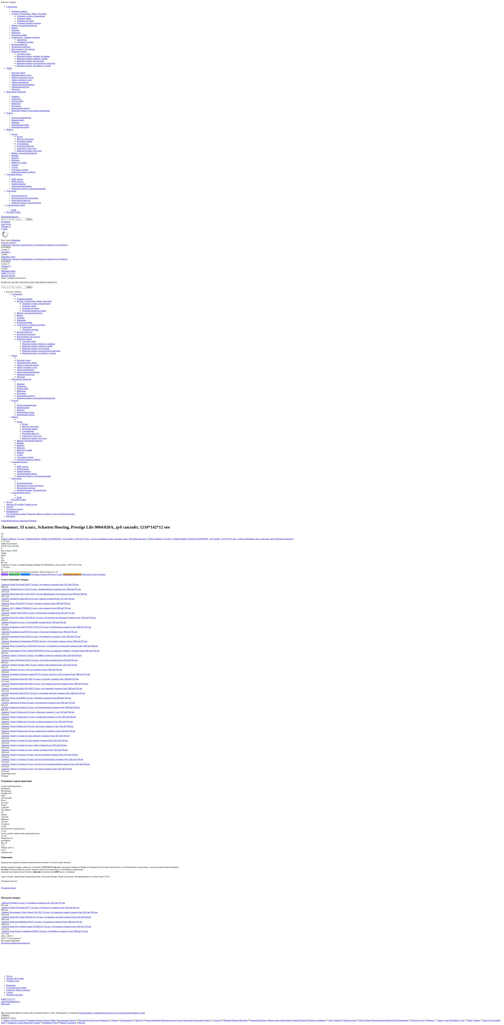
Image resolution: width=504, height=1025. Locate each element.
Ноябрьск (321, 1020)
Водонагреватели (19, 44)
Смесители (22, 40)
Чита (55, 1023)
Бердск (47, 1020)
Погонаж (16, 89)
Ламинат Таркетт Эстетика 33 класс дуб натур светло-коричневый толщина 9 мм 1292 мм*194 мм (46, 764)
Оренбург (338, 1020)
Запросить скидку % (72, 574)
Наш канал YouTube (10, 948)
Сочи (462, 1020)
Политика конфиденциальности (15, 943)
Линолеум (16, 99)
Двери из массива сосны (22, 77)
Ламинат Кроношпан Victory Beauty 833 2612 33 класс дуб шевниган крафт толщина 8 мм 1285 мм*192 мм (49, 912)
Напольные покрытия (16, 92)
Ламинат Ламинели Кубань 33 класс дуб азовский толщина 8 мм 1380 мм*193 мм (38, 703)
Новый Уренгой (300, 1020)
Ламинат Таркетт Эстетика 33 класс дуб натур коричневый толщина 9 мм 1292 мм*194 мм (42, 759)
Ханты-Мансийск (25, 1023)
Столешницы (23, 144)
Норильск (312, 1020)
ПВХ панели (17, 179)
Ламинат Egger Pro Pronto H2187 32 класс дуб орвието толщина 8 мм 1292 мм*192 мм (40, 584)
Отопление (11, 191)
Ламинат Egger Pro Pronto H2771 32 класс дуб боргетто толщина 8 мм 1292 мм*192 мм (40, 907)
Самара (440, 1020)
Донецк (114, 1020)
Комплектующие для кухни (29, 151)
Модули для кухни (25, 139)
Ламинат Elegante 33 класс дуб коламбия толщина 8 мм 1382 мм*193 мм (34, 622)
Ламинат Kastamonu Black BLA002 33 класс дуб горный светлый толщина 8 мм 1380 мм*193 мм (45, 684)
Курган (207, 1020)
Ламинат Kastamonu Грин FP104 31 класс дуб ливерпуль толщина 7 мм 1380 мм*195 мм (41, 636)
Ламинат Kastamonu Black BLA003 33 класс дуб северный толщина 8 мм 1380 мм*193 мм (42, 688)
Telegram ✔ (25, 574)
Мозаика (15, 122)
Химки (37, 1023)
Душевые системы (25, 42)
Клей (14, 210)
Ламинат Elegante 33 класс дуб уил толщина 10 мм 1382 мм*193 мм (32, 669)
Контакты (10, 516)
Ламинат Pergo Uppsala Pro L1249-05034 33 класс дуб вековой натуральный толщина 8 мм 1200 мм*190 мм (50, 646)
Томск (469, 1020)
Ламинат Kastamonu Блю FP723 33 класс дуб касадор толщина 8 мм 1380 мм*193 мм (39, 632)
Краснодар (188, 1020)
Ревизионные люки (20, 125)
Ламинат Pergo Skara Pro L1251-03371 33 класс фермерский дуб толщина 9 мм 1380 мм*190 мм (44, 594)
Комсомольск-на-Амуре (172, 1020)
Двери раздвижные (20, 82)
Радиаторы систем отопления (25, 198)
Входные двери (18, 73)
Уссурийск (496, 1020)
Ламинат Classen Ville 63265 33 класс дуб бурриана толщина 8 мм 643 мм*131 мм (38, 613)
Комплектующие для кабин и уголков (34, 66)
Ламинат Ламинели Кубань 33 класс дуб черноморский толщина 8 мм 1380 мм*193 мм (41, 707)
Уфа (3, 1023)
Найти (29, 219)
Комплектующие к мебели (23, 172)
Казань (149, 1020)
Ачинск (21, 1020)
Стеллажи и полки (20, 170)
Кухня (14, 134)
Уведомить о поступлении (93, 574)
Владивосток (84, 1020)
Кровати (15, 158)
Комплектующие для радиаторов (26, 203)
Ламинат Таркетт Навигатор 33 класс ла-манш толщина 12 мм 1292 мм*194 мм (37, 721)
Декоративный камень (22, 186)
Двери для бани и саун (22, 80)
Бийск (53, 1020)
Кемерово (16, 240)
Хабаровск (12, 1023)
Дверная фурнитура (20, 87)
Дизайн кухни (30, 504)
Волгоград (95, 1020)
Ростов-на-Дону (418, 1020)
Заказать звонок (8, 275)
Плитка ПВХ (17, 101)
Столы (14, 167)
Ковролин (16, 103)
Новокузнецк (274, 1020)
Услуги (9, 502)
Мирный (228, 1020)
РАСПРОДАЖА (13, 212)
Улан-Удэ (486, 1020)
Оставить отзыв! (8, 888)
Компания (10, 985)
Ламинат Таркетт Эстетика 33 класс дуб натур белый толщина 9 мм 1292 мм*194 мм (40, 755)
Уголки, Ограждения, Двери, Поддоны (29, 14)
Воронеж (105, 1020)
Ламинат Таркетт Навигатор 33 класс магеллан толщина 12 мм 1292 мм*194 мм (37, 726)
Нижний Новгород (258, 1020)
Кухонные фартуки (25, 146)
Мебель (9, 129)
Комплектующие (19, 51)
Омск (330, 1020)
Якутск (82, 1023)
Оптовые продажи (66, 514)
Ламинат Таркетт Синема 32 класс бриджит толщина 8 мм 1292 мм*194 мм (35, 736)
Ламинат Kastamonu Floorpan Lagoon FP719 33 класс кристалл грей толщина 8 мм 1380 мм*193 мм (46, 674)
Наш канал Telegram (10, 950)
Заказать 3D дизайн (15, 504)
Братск (73, 1020)
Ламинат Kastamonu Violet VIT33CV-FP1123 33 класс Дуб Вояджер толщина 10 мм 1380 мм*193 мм (46, 627)
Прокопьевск (403, 1020)
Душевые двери (24, 18)
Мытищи (243, 1020)
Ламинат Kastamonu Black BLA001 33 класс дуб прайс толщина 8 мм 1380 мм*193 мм (40, 679)
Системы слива (24, 54)
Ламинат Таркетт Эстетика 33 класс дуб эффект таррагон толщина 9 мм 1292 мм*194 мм (41, 655)
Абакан (6, 1020)
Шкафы (15, 155)
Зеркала (15, 165)
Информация (12, 511)
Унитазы (15, 30)
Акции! (9, 507)
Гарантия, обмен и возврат (39, 514)
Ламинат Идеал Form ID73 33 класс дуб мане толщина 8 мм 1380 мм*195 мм (36, 603)
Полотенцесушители (21, 47)
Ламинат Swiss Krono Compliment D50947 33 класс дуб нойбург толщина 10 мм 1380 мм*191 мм (45, 931)
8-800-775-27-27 (8, 273)
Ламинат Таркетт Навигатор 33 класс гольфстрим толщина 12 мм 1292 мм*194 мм (39, 717)
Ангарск (14, 1020)
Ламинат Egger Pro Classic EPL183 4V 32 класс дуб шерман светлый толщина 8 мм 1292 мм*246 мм (46, 917)
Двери (9, 68)
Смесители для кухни (26, 148)
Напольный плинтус (21, 108)
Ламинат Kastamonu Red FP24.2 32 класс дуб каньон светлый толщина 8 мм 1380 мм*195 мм (43, 693)
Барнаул (39, 1020)
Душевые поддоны (25, 21)
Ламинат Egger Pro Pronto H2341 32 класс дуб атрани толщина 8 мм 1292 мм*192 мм (39, 660)
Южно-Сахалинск (68, 1023)
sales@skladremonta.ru (10, 1001)
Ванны (15, 28)
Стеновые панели (14, 174)
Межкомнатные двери (21, 75)
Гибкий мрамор (18, 184)
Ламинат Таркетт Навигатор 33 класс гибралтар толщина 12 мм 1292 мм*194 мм (38, 712)
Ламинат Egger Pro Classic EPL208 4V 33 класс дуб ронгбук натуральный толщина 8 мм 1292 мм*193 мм (49, 617)
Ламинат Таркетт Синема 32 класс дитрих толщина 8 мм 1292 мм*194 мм (35, 750)
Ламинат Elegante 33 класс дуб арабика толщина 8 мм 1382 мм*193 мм (33, 903)
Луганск (217, 1020)
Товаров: (5, 252)
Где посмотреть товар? (16, 514)
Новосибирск (286, 1020)
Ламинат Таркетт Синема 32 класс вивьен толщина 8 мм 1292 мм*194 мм (35, 740)
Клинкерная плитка (20, 127)
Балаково (32, 1020)
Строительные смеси (15, 205)
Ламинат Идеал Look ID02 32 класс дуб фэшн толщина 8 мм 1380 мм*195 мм (36, 698)
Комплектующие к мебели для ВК (32, 58)
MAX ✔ (4, 574)
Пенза (361, 1020)
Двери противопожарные (23, 84)
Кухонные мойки (19, 35)
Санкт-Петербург (451, 1020)
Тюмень (476, 1020)
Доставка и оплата (14, 509)
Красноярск (198, 1020)
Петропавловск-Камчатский (383, 1020)
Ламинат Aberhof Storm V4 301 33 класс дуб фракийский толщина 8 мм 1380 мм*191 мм (41, 589)
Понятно (5, 1015)
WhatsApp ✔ (14, 574)
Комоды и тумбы (19, 162)
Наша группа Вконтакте (12, 945)
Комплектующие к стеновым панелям (29, 188)
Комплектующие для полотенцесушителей (36, 63)
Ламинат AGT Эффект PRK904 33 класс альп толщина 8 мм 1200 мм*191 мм (36, 608)
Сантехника (11, 7)
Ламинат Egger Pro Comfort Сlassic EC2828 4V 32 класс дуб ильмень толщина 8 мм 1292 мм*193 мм (46, 926)
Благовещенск (63, 1020)
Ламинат (15, 96)
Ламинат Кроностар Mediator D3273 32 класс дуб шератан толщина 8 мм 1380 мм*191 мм (42, 922)
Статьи (54, 514)
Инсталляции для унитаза (23, 49)
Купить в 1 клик (55, 574)
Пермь (368, 1020)
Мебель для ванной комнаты (24, 25)
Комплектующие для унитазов (30, 61)
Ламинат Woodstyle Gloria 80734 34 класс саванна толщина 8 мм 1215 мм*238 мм (38, 599)
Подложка (16, 106)
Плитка (9, 113)
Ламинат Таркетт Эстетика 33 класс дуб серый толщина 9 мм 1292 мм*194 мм (37, 769)
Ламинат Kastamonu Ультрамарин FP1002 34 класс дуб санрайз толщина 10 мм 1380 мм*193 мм (44, 641)
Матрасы (16, 160)
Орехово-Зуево (349, 1020)
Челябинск (47, 1023)
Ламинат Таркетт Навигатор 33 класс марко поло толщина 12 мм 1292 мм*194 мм (38, 731)
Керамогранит (18, 120)
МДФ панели (17, 181)
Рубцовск (430, 1020)
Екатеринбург (126, 1020)
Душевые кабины (19, 11)
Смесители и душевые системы (26, 37)
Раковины (16, 33)
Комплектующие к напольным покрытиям (31, 110)
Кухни (20, 136)
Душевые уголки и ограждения (31, 16)
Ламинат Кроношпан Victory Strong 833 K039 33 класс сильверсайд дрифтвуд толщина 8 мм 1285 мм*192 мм (50, 651)
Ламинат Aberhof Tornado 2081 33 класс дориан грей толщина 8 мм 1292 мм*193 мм (39, 665)
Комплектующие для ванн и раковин (33, 56)
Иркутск (139, 1020)
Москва (235, 1020)
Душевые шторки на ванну (29, 23)
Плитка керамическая (21, 118)
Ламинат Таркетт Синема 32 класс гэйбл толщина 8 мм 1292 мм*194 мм (34, 745)
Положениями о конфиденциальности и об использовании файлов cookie (112, 1013)
